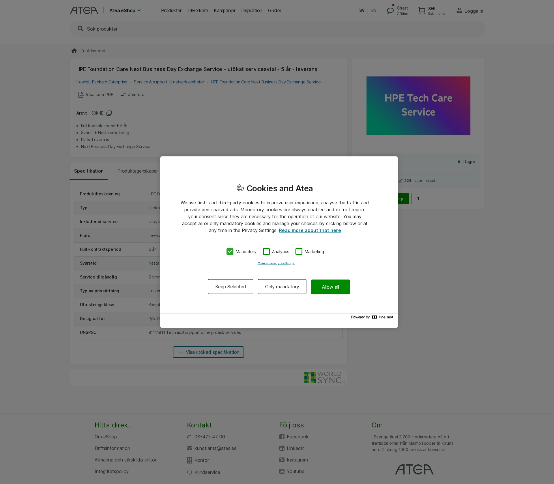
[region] (279, 242)
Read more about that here (310, 230)
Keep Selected (230, 286)
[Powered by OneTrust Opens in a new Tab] (373, 318)
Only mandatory (282, 286)
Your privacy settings (276, 263)
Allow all (330, 286)
